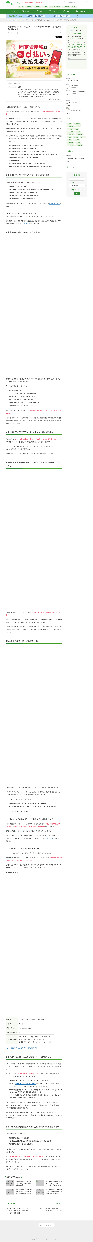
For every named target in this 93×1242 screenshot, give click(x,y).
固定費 (77, 140)
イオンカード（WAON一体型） (25, 1084)
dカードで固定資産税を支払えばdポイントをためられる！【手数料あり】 (34, 154)
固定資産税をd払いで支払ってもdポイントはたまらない (28, 151)
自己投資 (67, 7)
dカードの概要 (14, 160)
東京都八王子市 (54, 204)
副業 (70, 137)
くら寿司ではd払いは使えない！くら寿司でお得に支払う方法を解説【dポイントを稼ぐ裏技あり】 (17, 1210)
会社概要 (68, 155)
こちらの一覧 (25, 223)
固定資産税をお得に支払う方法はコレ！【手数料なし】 (28, 163)
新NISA (80, 145)
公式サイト (51, 838)
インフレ (71, 145)
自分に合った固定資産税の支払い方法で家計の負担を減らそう (30, 166)
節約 (46, 7)
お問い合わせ (69, 161)
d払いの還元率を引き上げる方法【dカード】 (24, 157)
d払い (60, 32)
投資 (21, 7)
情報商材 (80, 134)
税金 (79, 142)
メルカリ (71, 134)
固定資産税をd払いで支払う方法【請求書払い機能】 (27, 145)
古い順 (84, 189)
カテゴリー (71, 182)
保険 (77, 137)
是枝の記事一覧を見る (54, 99)
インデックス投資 (55, 7)
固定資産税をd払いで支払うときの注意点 (23, 148)
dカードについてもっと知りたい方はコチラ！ (21, 1048)
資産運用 (29, 7)
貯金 (74, 7)
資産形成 (38, 7)
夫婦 (70, 140)
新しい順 (77, 189)
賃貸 (83, 137)
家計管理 (71, 142)
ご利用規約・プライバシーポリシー (75, 158)
